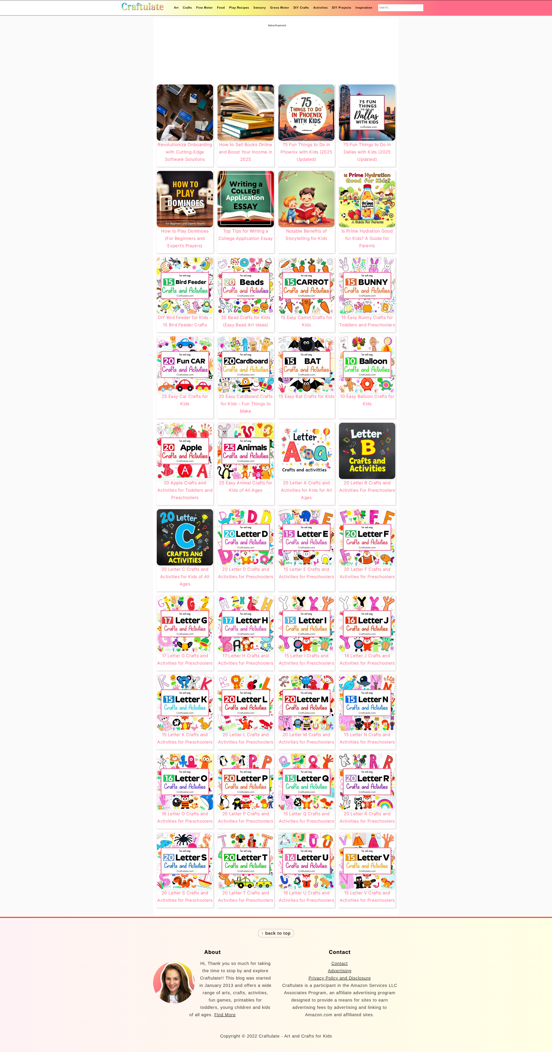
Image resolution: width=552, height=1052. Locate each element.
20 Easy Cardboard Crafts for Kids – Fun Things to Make (246, 404)
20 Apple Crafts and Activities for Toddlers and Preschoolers (184, 490)
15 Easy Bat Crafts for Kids (306, 396)
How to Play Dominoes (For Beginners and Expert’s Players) (185, 238)
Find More (225, 1014)
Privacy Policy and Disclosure (340, 978)
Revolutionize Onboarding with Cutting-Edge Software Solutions (185, 152)
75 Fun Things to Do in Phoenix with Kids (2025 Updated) (306, 152)
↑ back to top (276, 933)
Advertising (339, 970)
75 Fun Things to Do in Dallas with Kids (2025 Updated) (367, 152)
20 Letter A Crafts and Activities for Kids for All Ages (306, 490)
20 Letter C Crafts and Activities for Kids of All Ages (185, 577)
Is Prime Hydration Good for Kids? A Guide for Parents (367, 238)
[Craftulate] (142, 7)
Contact (339, 963)
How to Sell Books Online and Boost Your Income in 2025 (245, 152)
